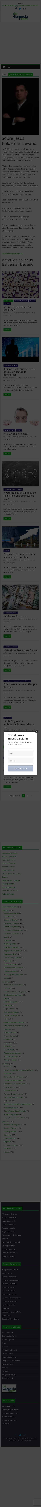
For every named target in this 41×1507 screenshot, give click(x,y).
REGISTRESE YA (20, 768)
